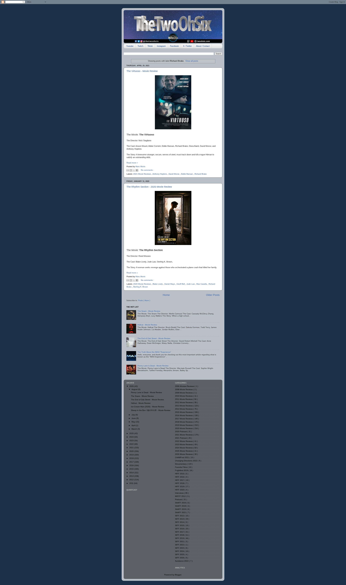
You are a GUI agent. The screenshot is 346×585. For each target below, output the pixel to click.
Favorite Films (181, 467)
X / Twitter (187, 46)
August (135, 389)
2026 (131, 386)
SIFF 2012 (180, 516)
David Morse (174, 174)
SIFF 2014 (180, 522)
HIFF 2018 (180, 483)
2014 (131, 473)
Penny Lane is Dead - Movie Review (152, 366)
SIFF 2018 (180, 535)
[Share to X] (134, 170)
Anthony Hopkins (159, 174)
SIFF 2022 (180, 545)
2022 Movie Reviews (184, 441)
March (134, 429)
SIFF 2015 (180, 525)
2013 (131, 476)
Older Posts (213, 295)
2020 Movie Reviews (142, 284)
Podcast (178, 500)
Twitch (140, 46)
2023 (131, 441)
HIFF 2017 (180, 480)
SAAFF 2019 (181, 509)
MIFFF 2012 (180, 496)
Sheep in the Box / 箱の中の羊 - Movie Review (150, 410)
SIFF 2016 (180, 529)
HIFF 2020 (180, 490)
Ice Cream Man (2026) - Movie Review (147, 407)
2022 (131, 444)
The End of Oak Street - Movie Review (153, 338)
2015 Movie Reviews (184, 412)
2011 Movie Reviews (184, 399)
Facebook (174, 46)
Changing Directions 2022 (186, 461)
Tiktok (150, 46)
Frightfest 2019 (182, 470)
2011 (131, 483)
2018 (131, 458)
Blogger (178, 575)
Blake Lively (158, 284)
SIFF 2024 (180, 551)
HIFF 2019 (180, 487)
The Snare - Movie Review (148, 311)
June (134, 418)
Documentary (181, 464)
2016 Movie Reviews (184, 415)
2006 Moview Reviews (185, 386)
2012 (131, 480)
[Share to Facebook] (137, 170)
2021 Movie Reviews (142, 174)
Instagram (161, 46)
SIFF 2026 (180, 558)
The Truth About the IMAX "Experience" (154, 352)
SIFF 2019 (180, 538)
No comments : (147, 170)
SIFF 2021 (180, 542)
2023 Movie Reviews (184, 445)
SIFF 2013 (180, 519)
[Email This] (127, 170)
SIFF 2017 (180, 532)
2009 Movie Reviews (184, 393)
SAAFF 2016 (181, 503)
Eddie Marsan (187, 174)
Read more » (132, 163)
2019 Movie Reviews (184, 425)
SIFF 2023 (180, 548)
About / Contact (203, 46)
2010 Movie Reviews (184, 396)
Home (166, 295)
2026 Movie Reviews (184, 454)
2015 (131, 469)
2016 (131, 465)
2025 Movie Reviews (184, 451)
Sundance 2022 (182, 561)
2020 (131, 451)
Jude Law (191, 284)
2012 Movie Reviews (184, 402)
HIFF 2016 (180, 477)
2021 (131, 448)
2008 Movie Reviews (184, 390)
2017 (131, 462)
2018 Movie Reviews (184, 422)
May (134, 422)
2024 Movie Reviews (184, 448)
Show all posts (191, 61)
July (133, 415)
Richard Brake (200, 174)
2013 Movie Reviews (184, 406)
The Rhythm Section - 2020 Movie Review (149, 186)
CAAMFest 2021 (182, 457)
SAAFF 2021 (181, 512)
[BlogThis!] (130, 170)
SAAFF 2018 (181, 506)
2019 (131, 455)
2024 (131, 437)
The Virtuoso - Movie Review (142, 71)
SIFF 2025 (180, 555)
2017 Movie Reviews (184, 419)
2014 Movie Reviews (184, 409)
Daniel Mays (169, 284)
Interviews (179, 493)
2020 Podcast (181, 432)
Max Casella (201, 284)
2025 (131, 433)
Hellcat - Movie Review (147, 325)
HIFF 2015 (180, 474)
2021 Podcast (181, 438)
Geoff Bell (181, 284)
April (134, 425)
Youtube (129, 46)
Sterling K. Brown (140, 287)
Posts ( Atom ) (144, 300)
